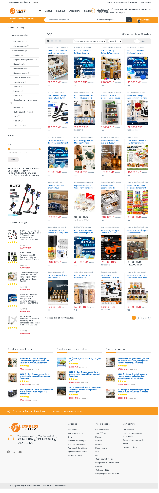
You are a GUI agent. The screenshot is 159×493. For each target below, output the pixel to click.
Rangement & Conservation (56, 273)
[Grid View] (48, 41)
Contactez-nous (75, 455)
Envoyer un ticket (130, 447)
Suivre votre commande (117, 2)
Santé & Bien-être (23, 77)
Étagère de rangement (55, 183)
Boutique (133, 2)
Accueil (11, 27)
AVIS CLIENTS (74, 11)
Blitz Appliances (133, 92)
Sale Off (18, 121)
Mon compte (146, 2)
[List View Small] (60, 41)
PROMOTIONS (102, 11)
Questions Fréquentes (77, 451)
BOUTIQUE (60, 11)
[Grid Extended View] (52, 41)
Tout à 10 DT (20, 125)
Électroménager (21, 50)
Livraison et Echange (77, 440)
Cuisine (50, 47)
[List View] (56, 41)
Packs (97, 455)
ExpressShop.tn (20, 485)
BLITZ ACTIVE (78, 47)
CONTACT (88, 11)
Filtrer (13, 159)
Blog (70, 437)
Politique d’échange (76, 444)
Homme (18, 107)
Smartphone (20, 82)
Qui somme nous (75, 433)
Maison (142, 92)
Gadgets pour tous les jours (23, 101)
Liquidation (19, 64)
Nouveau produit (86, 92)
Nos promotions (22, 68)
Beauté (18, 95)
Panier (125, 443)
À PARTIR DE (23, 2)
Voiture (116, 227)
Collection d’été (102, 470)
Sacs (17, 116)
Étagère (56, 47)
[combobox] (69, 19)
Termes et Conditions (77, 448)
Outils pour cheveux (23, 112)
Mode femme (101, 448)
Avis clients (73, 429)
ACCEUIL (48, 11)
